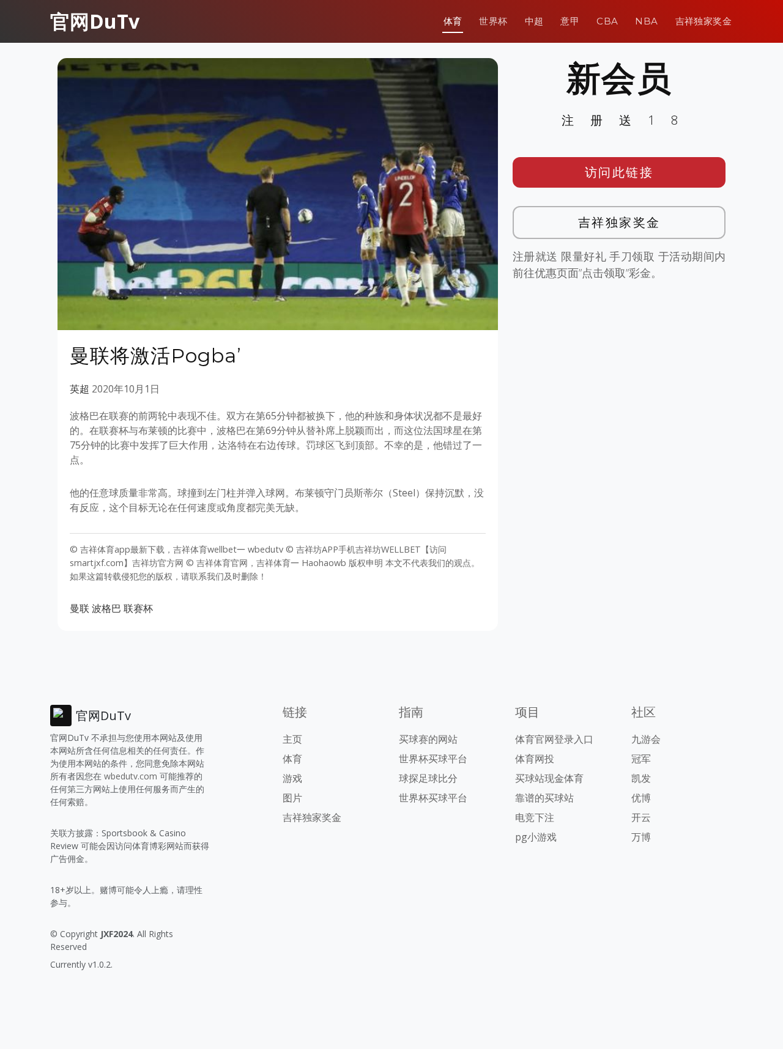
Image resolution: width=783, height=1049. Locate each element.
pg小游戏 (536, 837)
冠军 (641, 758)
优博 (641, 797)
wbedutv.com (130, 776)
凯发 (641, 778)
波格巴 (106, 608)
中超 (534, 21)
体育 (452, 21)
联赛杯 (138, 608)
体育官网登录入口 (554, 739)
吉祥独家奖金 (703, 21)
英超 (79, 389)
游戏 (292, 778)
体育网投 (534, 758)
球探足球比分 (428, 778)
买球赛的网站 (428, 739)
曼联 (79, 608)
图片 (292, 797)
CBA (607, 21)
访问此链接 (619, 172)
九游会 (646, 739)
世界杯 (493, 21)
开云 (641, 817)
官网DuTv (94, 21)
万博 (641, 837)
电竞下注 (534, 817)
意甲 (569, 21)
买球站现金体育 (549, 778)
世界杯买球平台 (433, 758)
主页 (292, 739)
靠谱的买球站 (544, 797)
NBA (646, 21)
